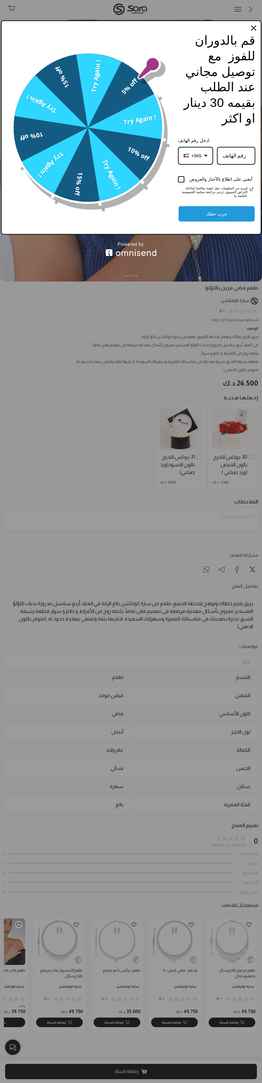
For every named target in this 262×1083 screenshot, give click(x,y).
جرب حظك (216, 213)
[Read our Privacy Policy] (251, 189)
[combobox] (195, 155)
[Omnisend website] (131, 249)
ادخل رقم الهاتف (193, 140)
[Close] (253, 28)
